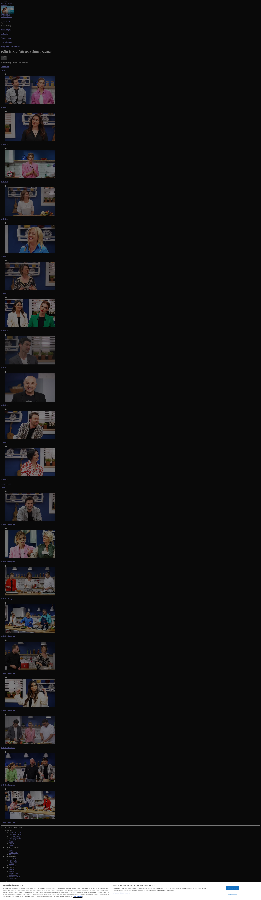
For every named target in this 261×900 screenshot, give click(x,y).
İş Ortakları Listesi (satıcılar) (121, 893)
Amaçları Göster (232, 894)
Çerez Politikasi (77, 896)
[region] (130, 891)
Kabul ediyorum (232, 888)
